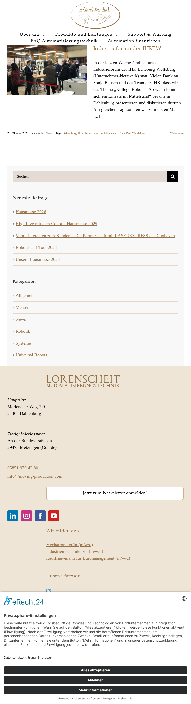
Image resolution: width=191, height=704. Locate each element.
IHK (81, 133)
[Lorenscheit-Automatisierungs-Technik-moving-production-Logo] (95, 3)
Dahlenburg (70, 133)
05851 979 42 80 (22, 467)
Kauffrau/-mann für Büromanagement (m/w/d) (88, 558)
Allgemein (25, 295)
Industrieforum (94, 133)
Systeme (23, 343)
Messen (22, 307)
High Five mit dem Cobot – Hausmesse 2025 (56, 223)
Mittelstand (110, 133)
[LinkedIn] (12, 515)
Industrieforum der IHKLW (127, 49)
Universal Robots (31, 354)
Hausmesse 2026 (31, 211)
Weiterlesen (177, 133)
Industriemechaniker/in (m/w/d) (74, 551)
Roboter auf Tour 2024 (36, 247)
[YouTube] (53, 515)
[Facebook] (40, 515)
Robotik (23, 331)
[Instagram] (26, 515)
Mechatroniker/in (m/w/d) (69, 544)
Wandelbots (139, 133)
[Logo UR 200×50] (71, 589)
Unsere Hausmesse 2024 (38, 259)
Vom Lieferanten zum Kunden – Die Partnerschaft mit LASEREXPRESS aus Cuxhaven (95, 235)
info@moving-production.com (34, 476)
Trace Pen (125, 133)
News (49, 133)
